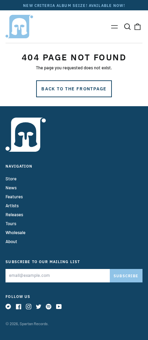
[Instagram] (28, 306)
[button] (127, 26)
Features (14, 196)
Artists (12, 205)
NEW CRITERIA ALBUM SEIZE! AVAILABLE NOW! (74, 5)
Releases (14, 214)
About (11, 241)
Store (11, 178)
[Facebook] (18, 306)
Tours (11, 223)
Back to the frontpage (73, 89)
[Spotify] (48, 306)
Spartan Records (34, 323)
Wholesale (15, 232)
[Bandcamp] (8, 306)
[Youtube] (59, 306)
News (11, 187)
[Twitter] (38, 306)
